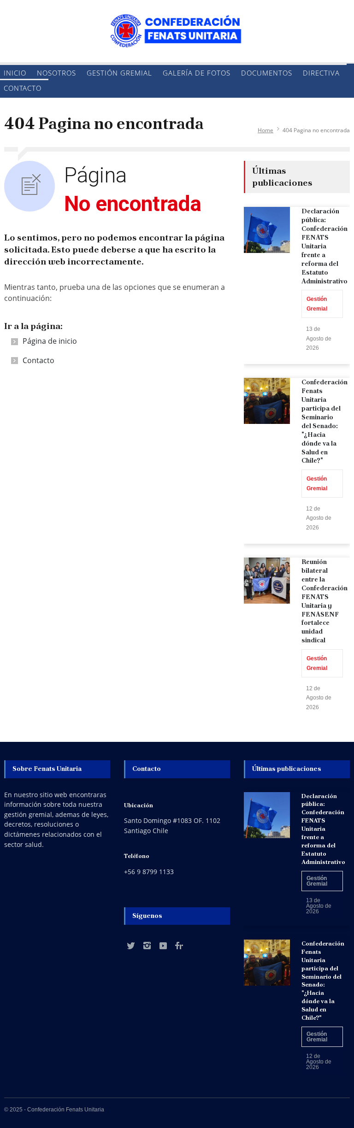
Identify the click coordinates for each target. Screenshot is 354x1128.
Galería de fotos (196, 72)
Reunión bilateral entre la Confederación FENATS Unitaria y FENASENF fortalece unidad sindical (324, 601)
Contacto (22, 88)
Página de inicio (50, 341)
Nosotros (56, 72)
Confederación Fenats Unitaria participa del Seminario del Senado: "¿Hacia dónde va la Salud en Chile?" (324, 421)
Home (265, 130)
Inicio (15, 72)
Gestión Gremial (119, 72)
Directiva (321, 72)
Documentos (266, 72)
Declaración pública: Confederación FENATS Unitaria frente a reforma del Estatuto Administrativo (324, 246)
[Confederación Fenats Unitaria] (177, 33)
